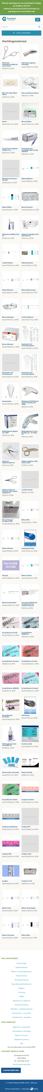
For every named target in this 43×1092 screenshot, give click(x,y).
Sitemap (34, 1083)
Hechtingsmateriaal (22, 980)
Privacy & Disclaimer (12, 1089)
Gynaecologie (21, 963)
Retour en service (21, 1035)
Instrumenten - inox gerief (21, 1013)
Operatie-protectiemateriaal (21, 984)
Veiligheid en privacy (21, 1039)
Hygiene (22, 988)
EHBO (21, 997)
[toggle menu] (37, 19)
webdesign (25, 1089)
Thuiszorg (21, 992)
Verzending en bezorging (21, 1031)
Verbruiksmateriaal (21, 1005)
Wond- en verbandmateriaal (21, 972)
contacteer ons (11, 1070)
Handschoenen (21, 976)
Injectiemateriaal (21, 967)
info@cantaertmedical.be (21, 1064)
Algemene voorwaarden (21, 1027)
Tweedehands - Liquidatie (21, 1017)
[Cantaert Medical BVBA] (10, 19)
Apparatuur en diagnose (21, 1001)
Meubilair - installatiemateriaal (21, 1009)
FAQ (21, 1044)
